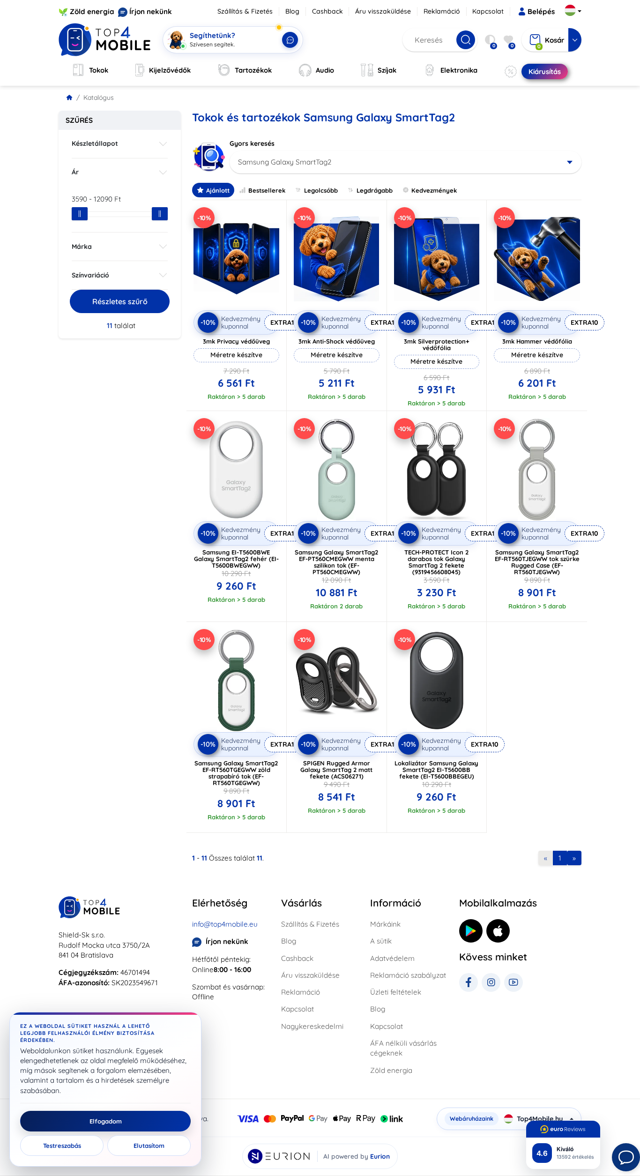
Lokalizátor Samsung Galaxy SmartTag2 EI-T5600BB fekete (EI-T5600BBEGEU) (436, 769)
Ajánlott (218, 190)
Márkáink (385, 924)
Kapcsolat (488, 11)
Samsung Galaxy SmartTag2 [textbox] (284, 161)
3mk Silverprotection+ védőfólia (436, 344)
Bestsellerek (266, 190)
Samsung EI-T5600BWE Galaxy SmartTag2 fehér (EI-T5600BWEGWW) (236, 558)
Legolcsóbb (321, 190)
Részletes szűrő (120, 301)
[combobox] (405, 162)
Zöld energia (92, 11)
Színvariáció (90, 275)
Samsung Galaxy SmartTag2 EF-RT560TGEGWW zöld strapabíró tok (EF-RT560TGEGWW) (236, 772)
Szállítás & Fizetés (245, 11)
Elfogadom (105, 1121)
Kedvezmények (434, 190)
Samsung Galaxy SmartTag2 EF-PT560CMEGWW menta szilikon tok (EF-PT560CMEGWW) (336, 562)
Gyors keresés (252, 143)
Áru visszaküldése (383, 11)
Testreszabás (62, 1145)
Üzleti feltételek (395, 992)
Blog (292, 11)
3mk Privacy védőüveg (236, 341)
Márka (82, 246)
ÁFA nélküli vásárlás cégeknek (403, 1048)
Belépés (541, 11)
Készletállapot (95, 143)
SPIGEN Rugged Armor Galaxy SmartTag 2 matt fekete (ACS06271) (336, 769)
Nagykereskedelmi (312, 1026)
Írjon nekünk (150, 11)
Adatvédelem (392, 958)
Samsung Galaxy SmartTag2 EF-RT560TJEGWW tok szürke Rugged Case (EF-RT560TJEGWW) (537, 562)
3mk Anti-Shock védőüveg (336, 341)
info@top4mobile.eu (225, 924)
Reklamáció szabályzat (408, 975)
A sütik (381, 940)
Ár (75, 172)
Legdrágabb (375, 190)
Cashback (327, 11)
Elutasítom (149, 1145)
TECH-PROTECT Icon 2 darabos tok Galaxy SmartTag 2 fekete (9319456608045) (436, 562)
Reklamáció (442, 11)
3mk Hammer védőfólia (537, 341)
